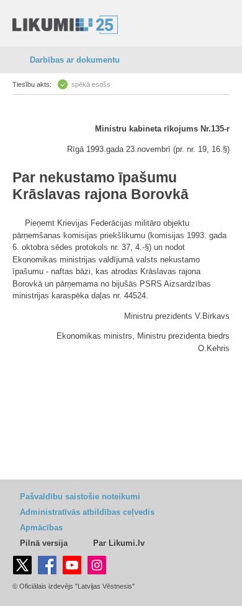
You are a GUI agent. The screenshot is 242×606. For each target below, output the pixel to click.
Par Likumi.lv (119, 543)
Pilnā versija (44, 543)
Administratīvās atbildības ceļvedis (87, 512)
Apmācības (41, 527)
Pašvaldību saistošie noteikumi (80, 496)
